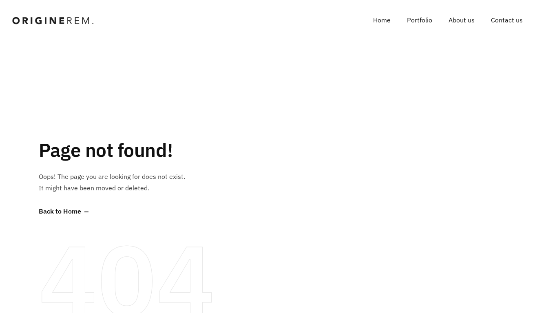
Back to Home (60, 211)
